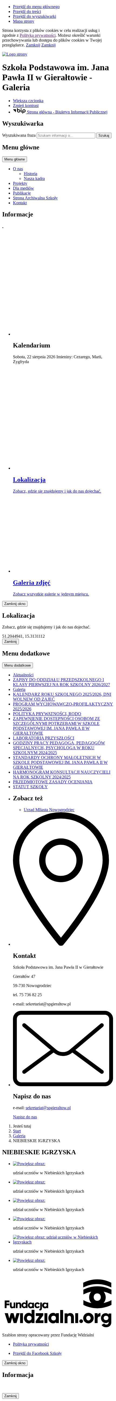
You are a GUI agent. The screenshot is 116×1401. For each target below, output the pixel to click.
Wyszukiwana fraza (19, 135)
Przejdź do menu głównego (36, 6)
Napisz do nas (25, 1117)
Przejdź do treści (27, 11)
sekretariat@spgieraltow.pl (48, 1107)
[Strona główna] (58, 54)
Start (17, 1131)
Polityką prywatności (38, 35)
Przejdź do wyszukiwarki (34, 16)
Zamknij (33, 45)
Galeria (19, 1135)
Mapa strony (23, 21)
